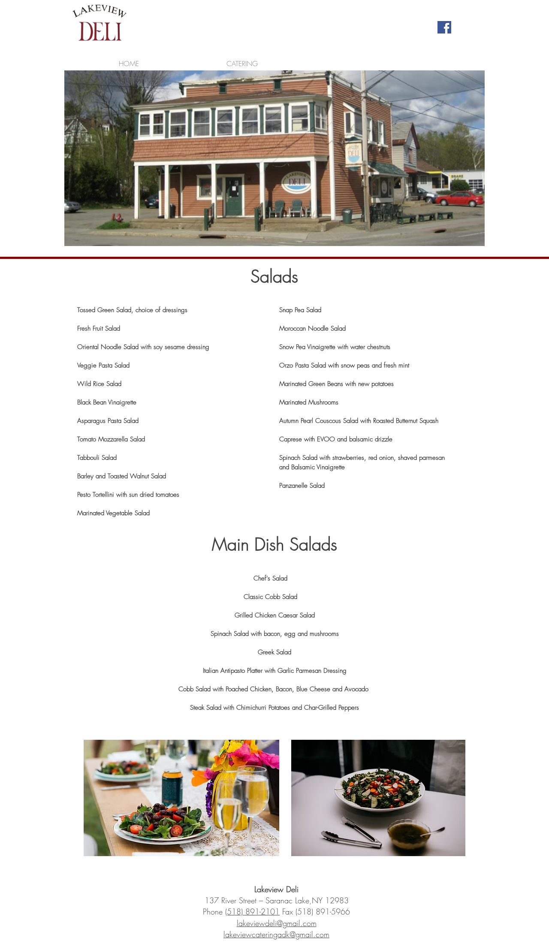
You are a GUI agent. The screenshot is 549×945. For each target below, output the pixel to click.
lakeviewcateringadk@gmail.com (276, 934)
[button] (242, 60)
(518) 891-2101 (252, 911)
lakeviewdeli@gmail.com (277, 923)
